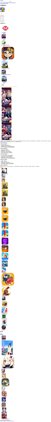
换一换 (4, 23)
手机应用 (5, 2)
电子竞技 (7, 3)
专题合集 (10, 2)
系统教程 (14, 2)
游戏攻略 (7, 2)
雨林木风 (1, 3)
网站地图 (1, 420)
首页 (0, 2)
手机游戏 (3, 2)
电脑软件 (12, 2)
